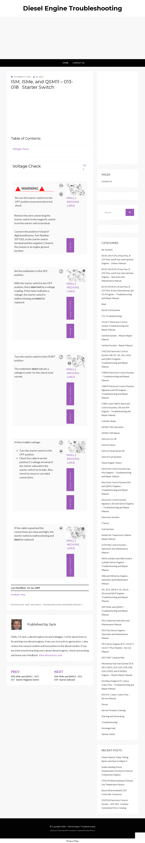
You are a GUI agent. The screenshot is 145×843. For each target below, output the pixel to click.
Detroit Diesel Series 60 (113, 451)
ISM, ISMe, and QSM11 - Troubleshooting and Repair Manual (51, 605)
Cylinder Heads (109, 421)
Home (65, 63)
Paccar (105, 704)
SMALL (70, 197)
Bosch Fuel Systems (111, 310)
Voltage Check (21, 148)
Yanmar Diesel (108, 734)
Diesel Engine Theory (112, 462)
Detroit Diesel (108, 445)
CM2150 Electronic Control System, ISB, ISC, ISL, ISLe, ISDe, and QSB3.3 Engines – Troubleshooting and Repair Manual (116, 359)
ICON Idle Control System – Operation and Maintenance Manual (115, 549)
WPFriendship (70, 830)
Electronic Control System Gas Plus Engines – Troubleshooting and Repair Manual (116, 472)
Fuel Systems (108, 529)
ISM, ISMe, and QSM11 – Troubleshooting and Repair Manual (115, 611)
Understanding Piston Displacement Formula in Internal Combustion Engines (117, 771)
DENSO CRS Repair (111, 433)
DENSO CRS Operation (112, 427)
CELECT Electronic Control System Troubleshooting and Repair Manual (115, 326)
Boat (104, 304)
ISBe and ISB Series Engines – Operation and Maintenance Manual (115, 580)
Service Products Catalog (114, 710)
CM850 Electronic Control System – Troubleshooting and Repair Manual (118, 376)
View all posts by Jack (50, 655)
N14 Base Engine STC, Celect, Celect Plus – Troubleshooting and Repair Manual (118, 685)
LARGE (71, 205)
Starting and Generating (113, 716)
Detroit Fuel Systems (111, 457)
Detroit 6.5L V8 (109, 439)
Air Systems (107, 249)
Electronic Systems (110, 517)
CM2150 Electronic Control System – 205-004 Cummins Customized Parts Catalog (115, 804)
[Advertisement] (72, 38)
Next (70, 246)
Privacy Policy (72, 841)
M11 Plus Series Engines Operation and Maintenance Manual (115, 634)
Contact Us (78, 63)
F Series (105, 523)
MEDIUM (72, 201)
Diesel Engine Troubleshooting (72, 8)
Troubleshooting (109, 722)
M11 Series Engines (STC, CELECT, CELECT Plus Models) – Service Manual (118, 648)
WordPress (90, 830)
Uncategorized (108, 728)
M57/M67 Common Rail (113, 657)
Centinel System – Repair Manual (117, 345)
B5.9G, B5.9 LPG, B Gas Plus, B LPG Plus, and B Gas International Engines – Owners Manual (117, 259)
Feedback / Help (18, 594)
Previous (70, 309)
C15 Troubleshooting (112, 316)
